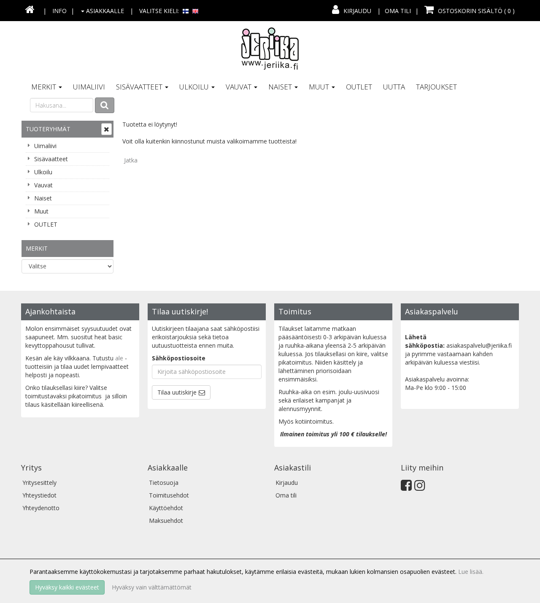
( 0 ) (476, 11)
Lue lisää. (470, 572)
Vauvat (239, 87)
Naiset (281, 87)
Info (59, 11)
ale (119, 358)
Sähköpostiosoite (178, 358)
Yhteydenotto (40, 508)
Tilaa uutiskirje (177, 392)
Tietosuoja (163, 483)
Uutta (394, 87)
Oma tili (398, 11)
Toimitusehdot (169, 495)
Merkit (44, 87)
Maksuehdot (166, 520)
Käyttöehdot (166, 508)
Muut (320, 87)
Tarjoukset (436, 87)
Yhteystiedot (39, 495)
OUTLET (359, 87)
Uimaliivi (89, 87)
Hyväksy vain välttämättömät (152, 587)
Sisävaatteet (140, 87)
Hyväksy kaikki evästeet (67, 587)
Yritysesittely (39, 483)
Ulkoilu (195, 87)
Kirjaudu (357, 11)
